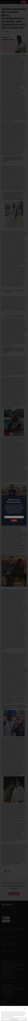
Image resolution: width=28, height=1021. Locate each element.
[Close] (24, 1008)
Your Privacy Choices (14, 1019)
